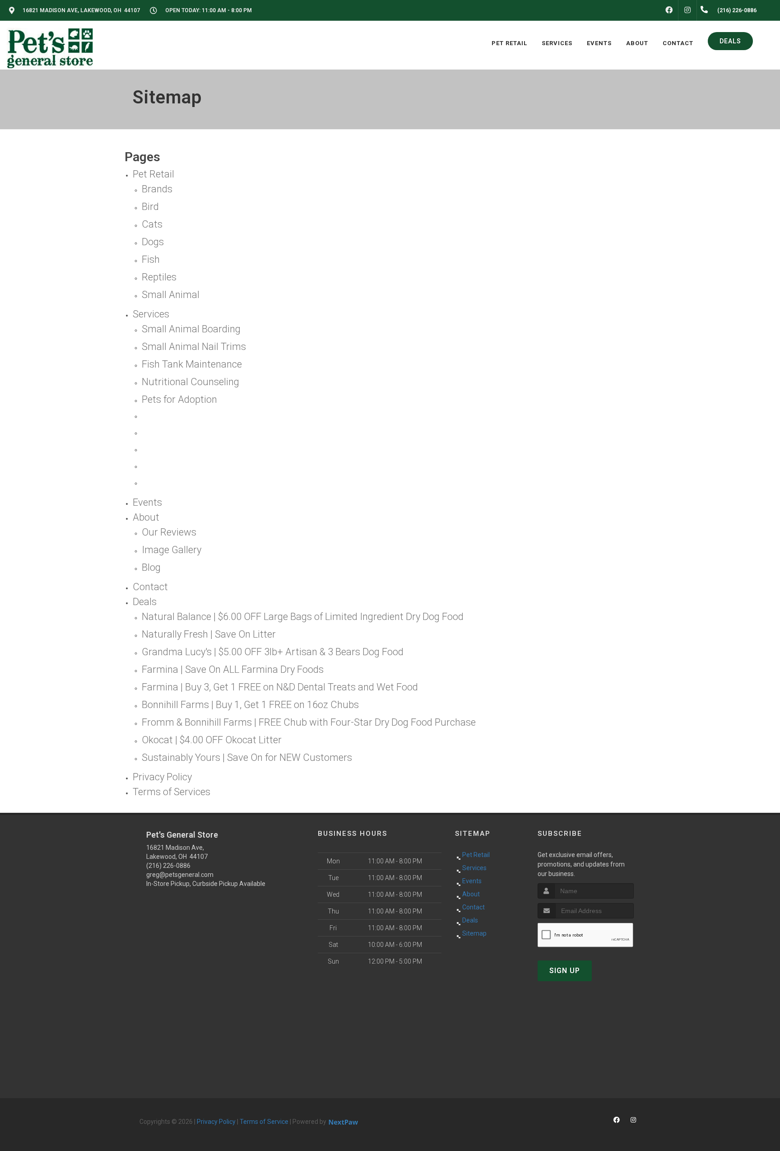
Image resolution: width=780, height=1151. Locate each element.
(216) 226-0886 (168, 865)
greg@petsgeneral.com (180, 874)
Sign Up (564, 970)
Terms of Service (264, 1121)
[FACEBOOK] (669, 10)
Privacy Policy (216, 1121)
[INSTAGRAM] (687, 10)
